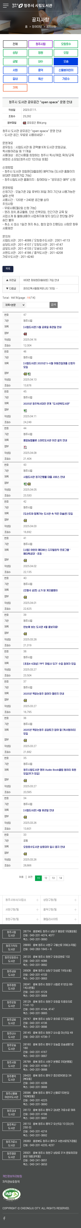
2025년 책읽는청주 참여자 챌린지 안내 (43, 693)
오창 (65, 53)
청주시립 (40, 44)
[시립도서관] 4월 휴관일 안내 (38, 810)
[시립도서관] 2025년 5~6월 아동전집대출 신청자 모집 (49, 365)
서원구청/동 (12, 909)
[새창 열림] (11, 1200)
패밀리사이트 (50, 919)
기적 (15, 87)
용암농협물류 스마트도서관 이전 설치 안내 (45, 440)
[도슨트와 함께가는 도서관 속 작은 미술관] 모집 (48, 513)
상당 (15, 53)
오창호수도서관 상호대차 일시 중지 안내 (44, 847)
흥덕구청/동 (50, 909)
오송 (65, 61)
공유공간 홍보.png (36, 122)
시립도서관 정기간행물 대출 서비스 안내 (44, 477)
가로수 (66, 79)
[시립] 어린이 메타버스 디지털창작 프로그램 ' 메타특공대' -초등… (46, 551)
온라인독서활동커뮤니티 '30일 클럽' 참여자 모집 (42, 288)
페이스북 (4, 1218)
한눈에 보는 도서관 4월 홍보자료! (40, 627)
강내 (15, 79)
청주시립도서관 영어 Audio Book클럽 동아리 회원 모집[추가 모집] (49, 771)
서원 (15, 70)
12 (45, 878)
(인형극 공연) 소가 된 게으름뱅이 (40, 590)
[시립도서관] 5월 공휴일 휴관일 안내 (42, 327)
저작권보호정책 (11, 1181)
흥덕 (40, 70)
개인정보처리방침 (12, 1176)
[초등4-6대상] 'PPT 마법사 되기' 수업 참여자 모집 (49, 663)
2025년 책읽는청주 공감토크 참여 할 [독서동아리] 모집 (49, 731)
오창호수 (66, 44)
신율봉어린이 (66, 70)
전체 (15, 44)
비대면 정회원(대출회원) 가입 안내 (41, 280)
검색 (53, 304)
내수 (40, 61)
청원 (40, 53)
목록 (8, 268)
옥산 (40, 79)
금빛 (15, 61)
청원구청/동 (12, 919)
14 (60, 878)
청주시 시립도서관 (46, 5)
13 (53, 878)
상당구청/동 (50, 900)
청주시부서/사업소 (15, 900)
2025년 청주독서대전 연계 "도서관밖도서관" (46, 403)
